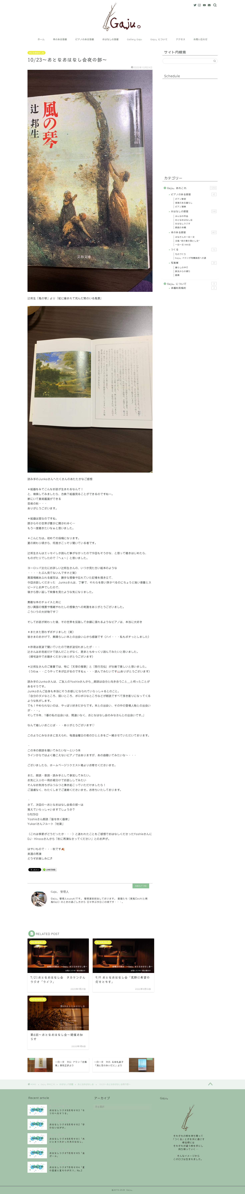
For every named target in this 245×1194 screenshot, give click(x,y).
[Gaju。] (122, 33)
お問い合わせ (201, 39)
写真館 (193, 262)
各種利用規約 (193, 288)
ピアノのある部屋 (84, 39)
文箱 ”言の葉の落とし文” (187, 240)
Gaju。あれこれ (191, 188)
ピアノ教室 (180, 199)
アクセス (180, 39)
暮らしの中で (181, 267)
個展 (177, 275)
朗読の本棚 (180, 227)
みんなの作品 (181, 216)
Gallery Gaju (134, 39)
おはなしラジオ (182, 223)
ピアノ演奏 (180, 206)
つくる (193, 249)
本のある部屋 (60, 39)
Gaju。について (159, 39)
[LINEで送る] (49, 869)
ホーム (41, 39)
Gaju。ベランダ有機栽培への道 (190, 258)
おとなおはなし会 (36, 53)
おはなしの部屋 (110, 39)
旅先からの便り (182, 271)
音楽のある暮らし (183, 202)
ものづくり (180, 254)
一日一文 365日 (183, 244)
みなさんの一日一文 (185, 237)
